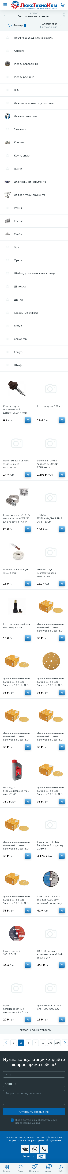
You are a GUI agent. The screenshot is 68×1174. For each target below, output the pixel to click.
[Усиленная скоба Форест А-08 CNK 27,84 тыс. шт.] (51, 443)
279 (50, 1042)
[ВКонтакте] (25, 1149)
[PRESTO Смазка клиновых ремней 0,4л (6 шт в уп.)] (51, 933)
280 (57, 1042)
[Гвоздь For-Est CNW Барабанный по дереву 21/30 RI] (51, 824)
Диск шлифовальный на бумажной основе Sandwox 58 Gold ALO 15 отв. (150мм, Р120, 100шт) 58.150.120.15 (50, 794)
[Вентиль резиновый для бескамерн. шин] (17, 606)
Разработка (28, 1156)
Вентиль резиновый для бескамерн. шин (16, 626)
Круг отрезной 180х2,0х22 (11, 953)
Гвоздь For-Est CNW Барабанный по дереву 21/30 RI (50, 845)
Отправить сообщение (34, 1111)
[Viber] (44, 1149)
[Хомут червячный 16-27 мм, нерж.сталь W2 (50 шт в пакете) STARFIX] (17, 497)
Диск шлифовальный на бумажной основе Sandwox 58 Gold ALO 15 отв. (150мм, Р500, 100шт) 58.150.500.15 (50, 631)
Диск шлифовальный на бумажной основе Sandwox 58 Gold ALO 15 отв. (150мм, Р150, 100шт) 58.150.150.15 (16, 849)
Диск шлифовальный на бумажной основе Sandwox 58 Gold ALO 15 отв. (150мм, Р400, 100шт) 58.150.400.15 (50, 740)
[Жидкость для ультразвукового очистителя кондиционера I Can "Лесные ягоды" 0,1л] (51, 552)
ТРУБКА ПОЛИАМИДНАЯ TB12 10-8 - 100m (49, 518)
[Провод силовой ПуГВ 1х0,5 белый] (17, 552)
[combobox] (9, 1084)
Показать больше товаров (34, 1029)
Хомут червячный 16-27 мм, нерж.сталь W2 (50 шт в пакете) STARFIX (16, 518)
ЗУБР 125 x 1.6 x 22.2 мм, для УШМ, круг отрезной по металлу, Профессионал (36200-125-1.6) (51, 903)
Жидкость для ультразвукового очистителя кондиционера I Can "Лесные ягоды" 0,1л (48, 576)
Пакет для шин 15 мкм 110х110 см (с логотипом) (16, 464)
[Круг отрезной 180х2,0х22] (17, 933)
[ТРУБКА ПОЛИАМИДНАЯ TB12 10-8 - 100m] (51, 497)
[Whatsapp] (34, 1149)
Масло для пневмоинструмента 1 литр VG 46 (16, 791)
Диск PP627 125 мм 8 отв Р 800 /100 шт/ (49, 1007)
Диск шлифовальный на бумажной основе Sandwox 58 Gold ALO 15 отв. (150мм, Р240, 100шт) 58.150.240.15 (16, 740)
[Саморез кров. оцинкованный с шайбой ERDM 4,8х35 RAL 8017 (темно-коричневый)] (17, 388)
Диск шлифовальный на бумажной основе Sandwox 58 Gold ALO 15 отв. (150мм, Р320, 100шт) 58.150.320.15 (50, 685)
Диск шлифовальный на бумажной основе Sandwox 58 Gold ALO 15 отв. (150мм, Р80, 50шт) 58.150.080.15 (16, 903)
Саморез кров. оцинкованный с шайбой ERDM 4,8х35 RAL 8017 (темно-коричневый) (15, 413)
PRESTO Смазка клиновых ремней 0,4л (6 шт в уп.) (50, 954)
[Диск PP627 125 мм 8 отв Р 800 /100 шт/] (51, 988)
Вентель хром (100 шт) (50, 406)
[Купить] (28, 420)
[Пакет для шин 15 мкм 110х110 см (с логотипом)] (17, 443)
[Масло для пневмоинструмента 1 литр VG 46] (17, 770)
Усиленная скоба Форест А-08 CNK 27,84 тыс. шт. (47, 464)
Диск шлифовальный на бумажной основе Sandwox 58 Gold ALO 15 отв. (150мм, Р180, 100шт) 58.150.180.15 (16, 685)
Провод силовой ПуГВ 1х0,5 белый (16, 571)
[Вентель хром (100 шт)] (51, 388)
